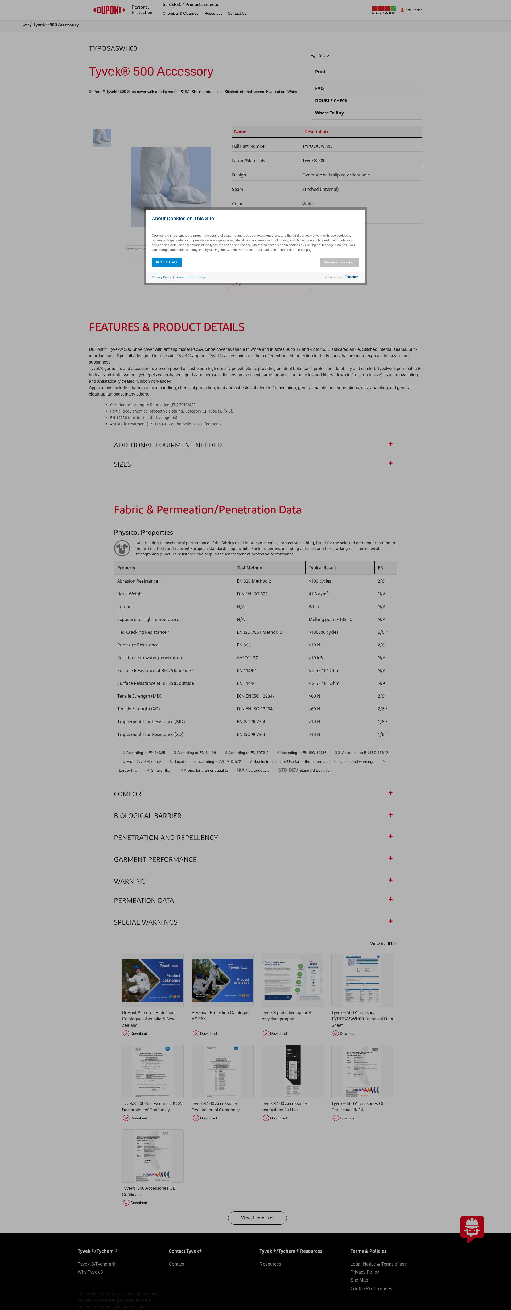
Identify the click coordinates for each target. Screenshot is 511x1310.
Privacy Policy (162, 277)
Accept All (167, 262)
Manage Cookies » (339, 262)
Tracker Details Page (190, 277)
